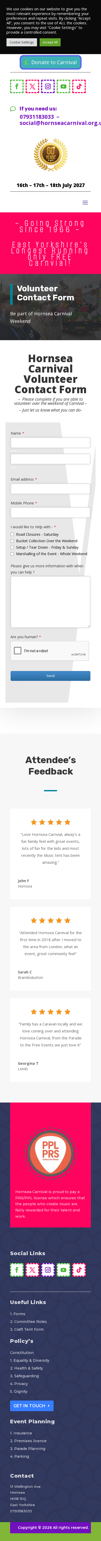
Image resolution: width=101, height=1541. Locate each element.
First (14, 451)
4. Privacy (19, 1384)
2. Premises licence (28, 1441)
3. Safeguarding (24, 1376)
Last (13, 467)
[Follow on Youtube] (63, 86)
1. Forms (17, 1314)
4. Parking (19, 1457)
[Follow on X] (32, 86)
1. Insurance (21, 1433)
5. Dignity (18, 1392)
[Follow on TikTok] (79, 86)
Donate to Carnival (54, 62)
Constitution (22, 1353)
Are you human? (26, 636)
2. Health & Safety (26, 1368)
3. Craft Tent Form (27, 1330)
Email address (24, 479)
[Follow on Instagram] (48, 86)
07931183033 (21, 1511)
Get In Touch (29, 1405)
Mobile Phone (24, 503)
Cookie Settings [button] (22, 42)
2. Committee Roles (28, 1322)
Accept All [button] (50, 42)
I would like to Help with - (33, 526)
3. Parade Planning (27, 1449)
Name (17, 433)
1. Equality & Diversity (29, 1361)
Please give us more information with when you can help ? (47, 569)
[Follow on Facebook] (17, 86)
